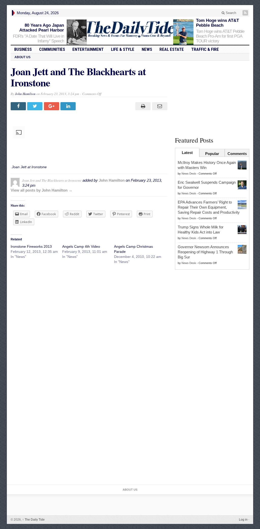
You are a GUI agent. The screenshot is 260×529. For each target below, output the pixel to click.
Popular (212, 153)
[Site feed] (245, 13)
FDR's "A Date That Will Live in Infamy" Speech (38, 38)
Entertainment (88, 49)
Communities (52, 49)
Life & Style (122, 49)
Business (23, 49)
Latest (187, 152)
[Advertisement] (212, 97)
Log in (243, 519)
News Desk (189, 173)
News (147, 49)
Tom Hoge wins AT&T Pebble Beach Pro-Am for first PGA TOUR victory (220, 36)
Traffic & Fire (205, 49)
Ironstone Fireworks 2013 (31, 246)
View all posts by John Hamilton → (41, 190)
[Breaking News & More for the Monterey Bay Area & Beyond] (130, 29)
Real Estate (171, 49)
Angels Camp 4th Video (81, 246)
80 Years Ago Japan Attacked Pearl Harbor (41, 28)
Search (230, 13)
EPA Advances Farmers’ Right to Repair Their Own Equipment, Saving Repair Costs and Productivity (209, 207)
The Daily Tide (33, 519)
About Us (22, 57)
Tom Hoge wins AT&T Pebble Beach (217, 23)
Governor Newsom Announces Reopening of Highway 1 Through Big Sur (205, 252)
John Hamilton (25, 93)
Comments (237, 153)
